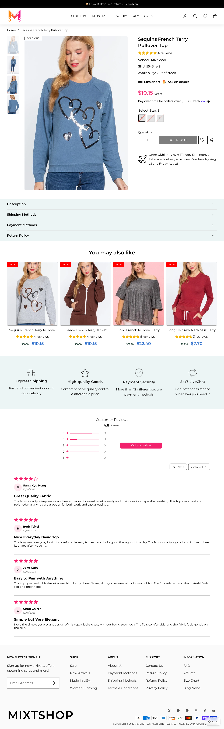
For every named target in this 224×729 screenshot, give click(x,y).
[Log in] (185, 16)
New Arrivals (80, 673)
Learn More (132, 4)
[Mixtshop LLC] (14, 16)
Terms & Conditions (123, 688)
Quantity (145, 132)
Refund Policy (156, 680)
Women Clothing (83, 688)
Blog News (192, 688)
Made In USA (80, 680)
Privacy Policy (156, 688)
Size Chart (191, 680)
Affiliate (189, 673)
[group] (13, 45)
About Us (115, 666)
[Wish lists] (205, 16)
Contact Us (154, 666)
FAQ (186, 666)
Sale (73, 666)
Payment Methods (122, 673)
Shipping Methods (122, 680)
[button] (13, 4)
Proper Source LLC (205, 724)
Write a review (141, 445)
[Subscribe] (52, 683)
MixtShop (158, 60)
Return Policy (156, 673)
